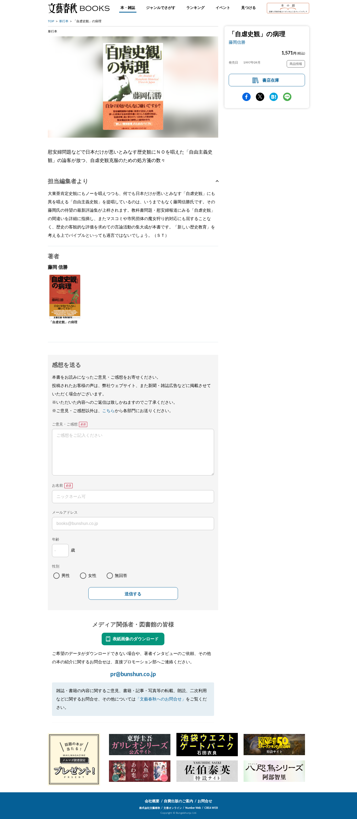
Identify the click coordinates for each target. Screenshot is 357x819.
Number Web (193, 808)
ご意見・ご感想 (65, 424)
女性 (92, 576)
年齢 (55, 539)
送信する (133, 594)
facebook (246, 97)
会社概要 (152, 801)
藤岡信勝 (237, 42)
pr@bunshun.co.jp (133, 674)
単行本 (63, 21)
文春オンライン (173, 808)
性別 (55, 566)
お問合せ (205, 801)
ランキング (195, 8)
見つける (248, 8)
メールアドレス (65, 512)
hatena (273, 97)
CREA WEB (211, 808)
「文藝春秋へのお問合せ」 (161, 699)
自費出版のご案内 (178, 801)
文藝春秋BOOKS (79, 8)
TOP (51, 21)
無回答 (121, 576)
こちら (108, 411)
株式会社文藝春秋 (149, 808)
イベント (223, 8)
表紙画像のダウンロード (136, 639)
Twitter (260, 97)
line (287, 97)
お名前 (57, 485)
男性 (65, 576)
